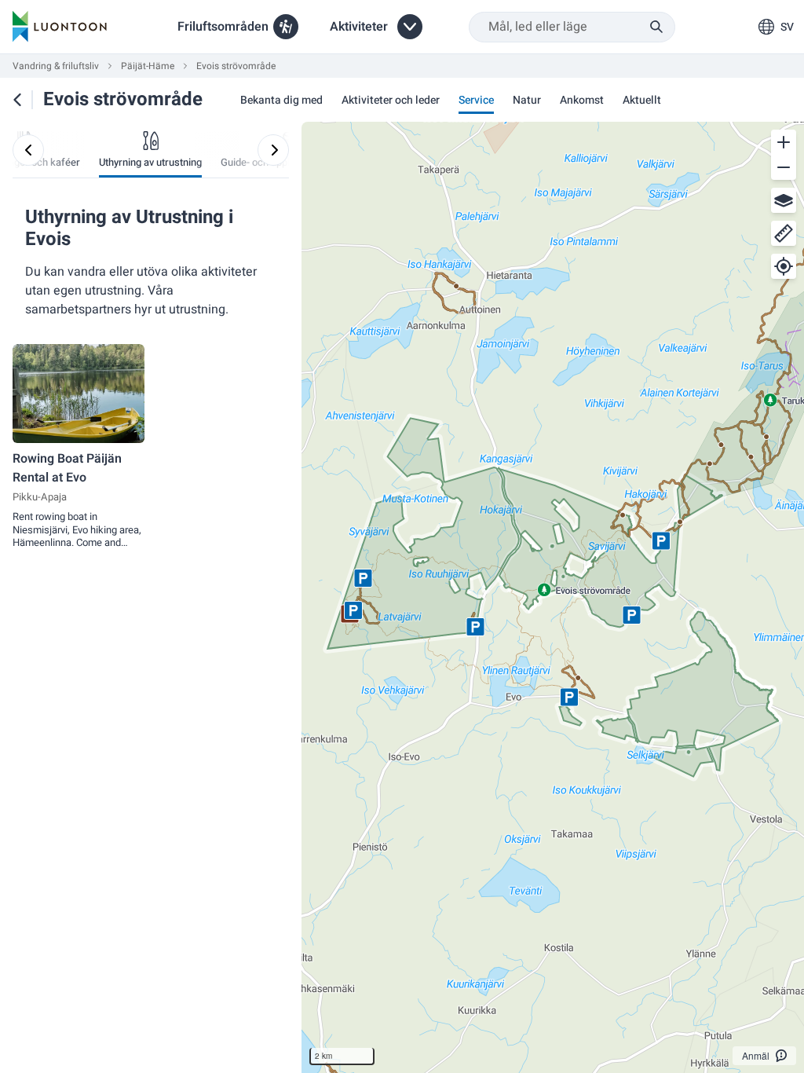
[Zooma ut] (783, 167)
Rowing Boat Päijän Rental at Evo (67, 468)
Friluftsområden (223, 26)
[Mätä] (783, 233)
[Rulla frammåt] (273, 150)
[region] (553, 597)
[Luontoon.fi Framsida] (60, 27)
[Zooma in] (783, 142)
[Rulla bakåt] (28, 150)
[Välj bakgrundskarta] (783, 200)
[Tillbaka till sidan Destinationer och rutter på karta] (17, 99)
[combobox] (572, 27)
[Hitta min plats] (783, 266)
